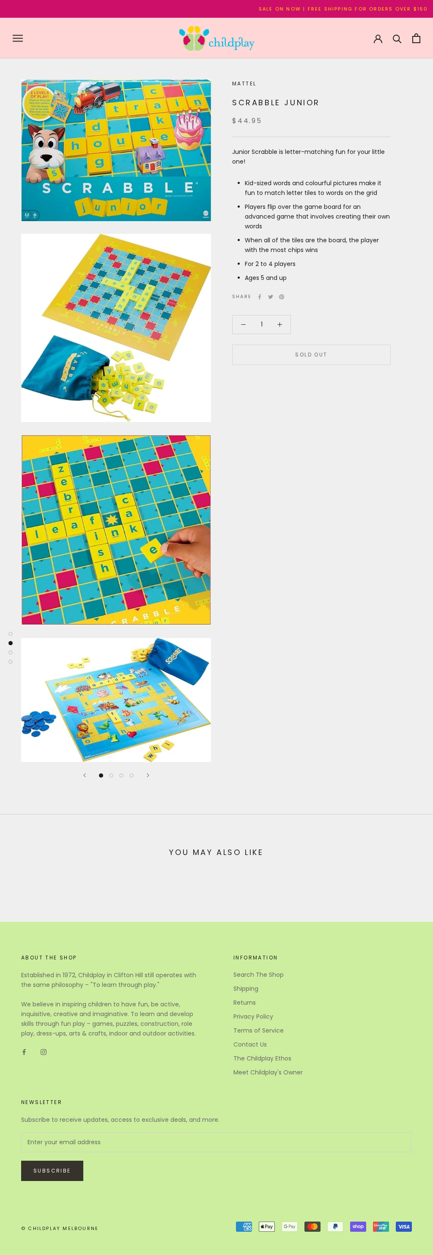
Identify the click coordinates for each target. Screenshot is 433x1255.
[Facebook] (259, 296)
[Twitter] (270, 296)
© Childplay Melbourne (60, 1228)
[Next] (148, 775)
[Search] (397, 38)
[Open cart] (416, 38)
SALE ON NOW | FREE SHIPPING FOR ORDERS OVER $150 (321, 8)
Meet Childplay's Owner (268, 1072)
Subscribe (52, 1170)
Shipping (245, 988)
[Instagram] (44, 1052)
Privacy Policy (253, 1016)
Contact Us (250, 1044)
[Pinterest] (281, 296)
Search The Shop (258, 974)
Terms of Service (258, 1030)
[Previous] (84, 775)
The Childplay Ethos (262, 1058)
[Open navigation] (18, 38)
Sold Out (311, 354)
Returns (244, 1002)
